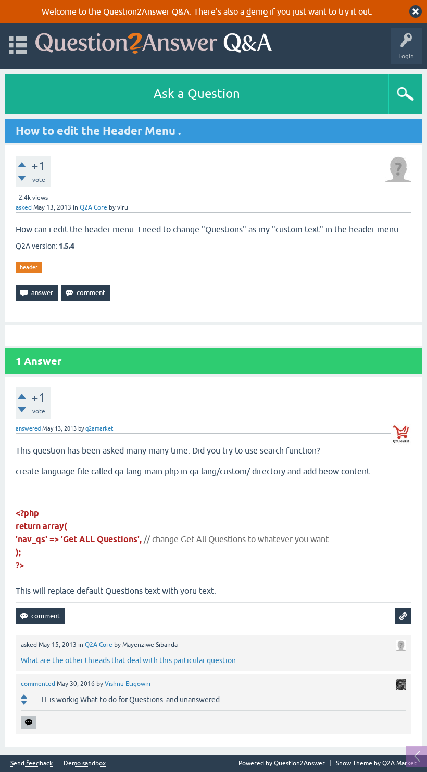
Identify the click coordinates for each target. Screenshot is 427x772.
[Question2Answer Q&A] (153, 41)
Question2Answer (299, 763)
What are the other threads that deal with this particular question (128, 660)
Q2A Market (399, 763)
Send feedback (31, 763)
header (28, 267)
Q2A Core (93, 207)
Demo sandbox (85, 763)
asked (24, 207)
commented (38, 684)
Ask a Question (197, 94)
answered (28, 428)
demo (257, 11)
